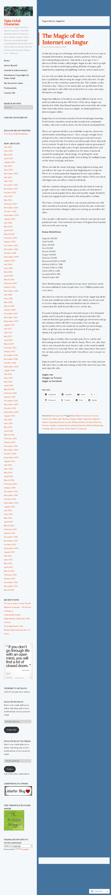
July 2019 (8, 264)
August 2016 (9, 370)
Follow (10, 769)
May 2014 (8, 472)
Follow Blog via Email (17, 741)
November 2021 (11, 188)
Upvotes (54, 429)
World (71, 429)
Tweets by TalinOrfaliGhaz (16, 134)
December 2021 (11, 185)
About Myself (10, 65)
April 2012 (8, 567)
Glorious (65, 419)
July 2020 (8, 223)
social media (62, 425)
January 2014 (9, 487)
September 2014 (11, 457)
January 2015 (9, 442)
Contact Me (9, 93)
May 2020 (8, 226)
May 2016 (8, 382)
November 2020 (11, 207)
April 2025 (8, 158)
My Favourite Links (13, 83)
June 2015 (8, 423)
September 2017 (11, 321)
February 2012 (10, 575)
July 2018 (8, 294)
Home (7, 60)
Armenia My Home (12, 615)
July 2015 (8, 419)
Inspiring (53, 422)
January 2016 (9, 397)
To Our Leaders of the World (17, 603)
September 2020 (11, 215)
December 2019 (11, 245)
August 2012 (9, 552)
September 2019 (11, 257)
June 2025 (8, 151)
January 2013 (9, 533)
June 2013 (8, 514)
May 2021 (8, 200)
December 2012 (11, 537)
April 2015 (8, 431)
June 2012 (8, 559)
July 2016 (8, 374)
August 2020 (9, 219)
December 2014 (11, 446)
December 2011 (11, 582)
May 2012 (8, 563)
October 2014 (10, 453)
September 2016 (11, 366)
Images (73, 419)
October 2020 (10, 211)
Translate (25, 849)
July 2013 (8, 510)
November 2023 (11, 173)
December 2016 (11, 355)
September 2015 (11, 412)
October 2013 (10, 499)
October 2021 (10, 192)
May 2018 (8, 302)
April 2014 (8, 476)
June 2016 (8, 378)
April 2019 (8, 276)
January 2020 (10, 241)
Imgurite (96, 419)
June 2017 (8, 332)
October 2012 (10, 544)
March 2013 (9, 525)
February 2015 (10, 438)
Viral (67, 429)
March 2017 (9, 344)
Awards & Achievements (15, 70)
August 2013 (9, 506)
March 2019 (9, 279)
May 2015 (8, 427)
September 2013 (11, 503)
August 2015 (9, 416)
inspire (45, 422)
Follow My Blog (13, 702)
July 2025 (8, 147)
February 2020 (10, 238)
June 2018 (8, 298)
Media (74, 422)
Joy (66, 422)
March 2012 (9, 571)
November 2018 (11, 291)
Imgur (79, 419)
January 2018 (9, 310)
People (90, 422)
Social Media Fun (75, 425)
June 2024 (8, 170)
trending (46, 429)
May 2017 (8, 336)
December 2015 (11, 400)
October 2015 (10, 408)
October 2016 (10, 363)
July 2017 (8, 329)
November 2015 (11, 404)
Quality (53, 425)
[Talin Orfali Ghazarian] (18, 11)
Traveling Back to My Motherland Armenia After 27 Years (17, 630)
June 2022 (8, 181)
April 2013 (8, 522)
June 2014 (8, 469)
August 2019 (9, 260)
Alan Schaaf (76, 416)
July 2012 (8, 556)
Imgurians (87, 419)
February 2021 (10, 204)
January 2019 (9, 287)
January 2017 (9, 351)
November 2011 (11, 586)
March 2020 (9, 234)
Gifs (59, 419)
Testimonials (10, 88)
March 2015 (9, 435)
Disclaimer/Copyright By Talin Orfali (16, 76)
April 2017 (8, 340)
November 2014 (11, 450)
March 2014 (9, 480)
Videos (61, 429)
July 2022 (8, 177)
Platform (97, 422)
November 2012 (11, 540)
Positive (45, 425)
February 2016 (10, 393)
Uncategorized (57, 416)
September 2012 (11, 548)
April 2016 (8, 385)
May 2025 (8, 154)
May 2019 (8, 272)
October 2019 (10, 253)
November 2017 (11, 317)
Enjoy (55, 419)
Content (94, 416)
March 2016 (9, 389)
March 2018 (9, 306)
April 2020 (8, 230)
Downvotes (47, 419)
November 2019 (11, 249)
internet (61, 422)
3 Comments (81, 429)
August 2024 (9, 162)
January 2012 (9, 578)
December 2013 (11, 491)
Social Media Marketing (93, 425)
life (70, 422)
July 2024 (8, 166)
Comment (86, 416)
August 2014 (9, 461)
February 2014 (10, 484)
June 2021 (8, 196)
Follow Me (11, 730)
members (82, 422)
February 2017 (10, 347)
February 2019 (10, 283)
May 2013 (8, 518)
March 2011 (9, 590)
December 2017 (11, 313)
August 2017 (9, 325)
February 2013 (10, 529)
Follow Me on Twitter (17, 130)
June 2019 (8, 268)
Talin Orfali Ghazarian (12, 22)
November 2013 (11, 495)
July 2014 (8, 465)
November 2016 (11, 359)
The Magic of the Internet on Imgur (65, 39)
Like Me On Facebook (15, 117)
